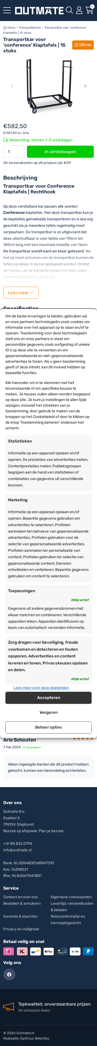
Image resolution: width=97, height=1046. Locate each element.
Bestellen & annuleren (22, 903)
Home (10, 27)
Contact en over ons (20, 897)
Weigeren (49, 712)
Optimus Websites (34, 1038)
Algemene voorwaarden (71, 897)
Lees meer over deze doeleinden (41, 687)
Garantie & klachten (20, 916)
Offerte (84, 45)
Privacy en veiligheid (21, 929)
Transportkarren (30, 27)
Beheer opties (48, 727)
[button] (12, 86)
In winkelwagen (60, 151)
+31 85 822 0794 (17, 843)
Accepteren (48, 697)
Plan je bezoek (51, 831)
